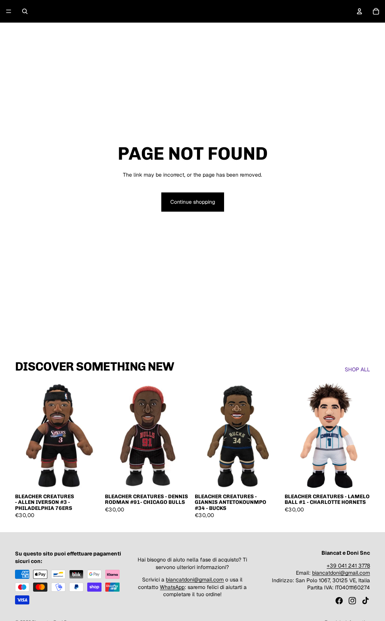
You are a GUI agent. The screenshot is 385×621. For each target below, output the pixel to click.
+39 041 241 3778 (348, 565)
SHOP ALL (357, 369)
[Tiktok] (365, 600)
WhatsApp (172, 586)
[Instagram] (352, 600)
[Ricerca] (25, 11)
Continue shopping (192, 201)
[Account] (359, 11)
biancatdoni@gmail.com (195, 579)
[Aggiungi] (88, 477)
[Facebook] (339, 600)
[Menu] (8, 11)
